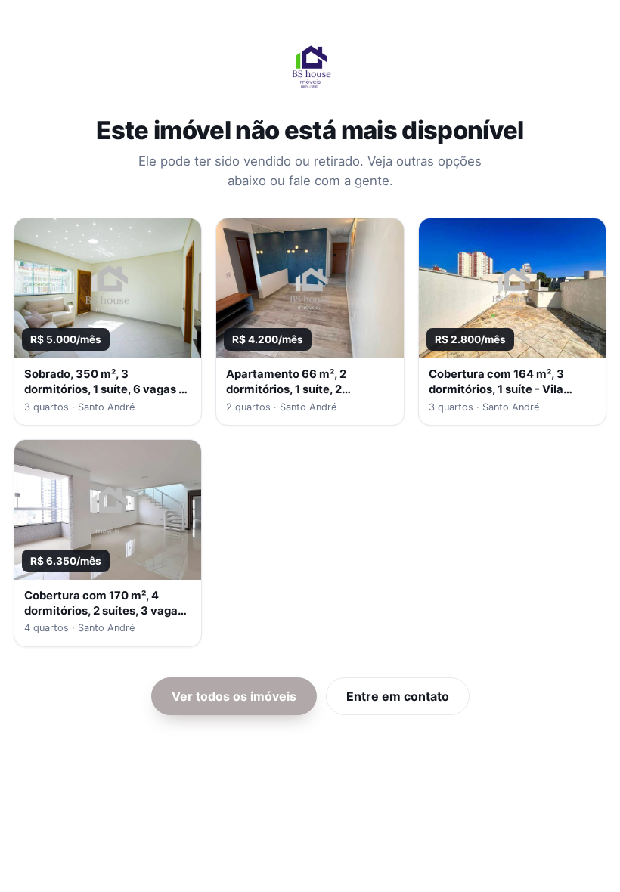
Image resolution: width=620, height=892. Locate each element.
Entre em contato (397, 696)
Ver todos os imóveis (234, 696)
